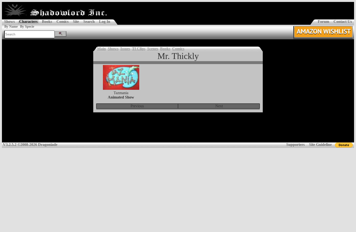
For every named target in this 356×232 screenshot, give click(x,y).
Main (101, 49)
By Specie (27, 26)
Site (76, 21)
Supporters (295, 144)
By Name (11, 26)
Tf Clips (138, 49)
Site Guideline (320, 144)
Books (47, 21)
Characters (28, 21)
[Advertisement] (178, 130)
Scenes (152, 49)
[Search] (60, 34)
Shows (9, 21)
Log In (104, 21)
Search (89, 21)
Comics (62, 21)
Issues (125, 49)
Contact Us (342, 21)
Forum (323, 21)
